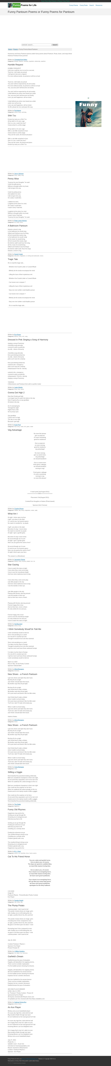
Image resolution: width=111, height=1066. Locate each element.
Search (91, 5)
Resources (99, 5)
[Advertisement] (55, 29)
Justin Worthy (18, 387)
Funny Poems (73, 5)
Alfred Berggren (19, 669)
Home (10, 49)
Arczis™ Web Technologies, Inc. (30, 1058)
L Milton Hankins (19, 951)
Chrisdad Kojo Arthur (20, 59)
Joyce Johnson (19, 173)
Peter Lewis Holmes (20, 220)
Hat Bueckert (18, 624)
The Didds (17, 804)
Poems (15, 49)
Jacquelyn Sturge (19, 559)
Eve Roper (17, 334)
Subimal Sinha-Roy (20, 1002)
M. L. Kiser (17, 851)
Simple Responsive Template (19, 1062)
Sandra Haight (18, 900)
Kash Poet (17, 425)
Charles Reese (19, 508)
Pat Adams (17, 110)
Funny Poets (84, 5)
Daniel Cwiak (18, 254)
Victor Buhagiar (19, 767)
